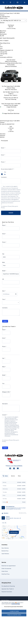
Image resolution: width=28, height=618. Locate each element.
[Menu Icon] (24, 2)
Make (3, 262)
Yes (5, 172)
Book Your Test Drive (11, 89)
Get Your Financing (11, 99)
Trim (3, 383)
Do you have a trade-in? (7, 169)
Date (3, 291)
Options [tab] (2, 137)
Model (4, 270)
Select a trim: (4, 18)
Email (3, 155)
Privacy (3, 207)
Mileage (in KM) (6, 392)
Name (3, 147)
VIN (3, 279)
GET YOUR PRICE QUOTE (7, 38)
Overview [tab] (2, 134)
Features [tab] (2, 135)
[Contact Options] (17, 2)
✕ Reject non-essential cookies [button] (14, 614)
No (5, 174)
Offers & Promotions (11, 66)
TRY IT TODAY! (4, 40)
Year (3, 253)
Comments (4, 177)
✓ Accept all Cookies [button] (14, 611)
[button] (3, 2)
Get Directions (14, 532)
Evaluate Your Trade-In (10, 95)
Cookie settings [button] (15, 603)
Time (4, 299)
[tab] (11, 23)
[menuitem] (14, 549)
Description (5, 403)
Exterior (2, 22)
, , (13, 519)
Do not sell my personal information (13, 606)
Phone (3, 162)
